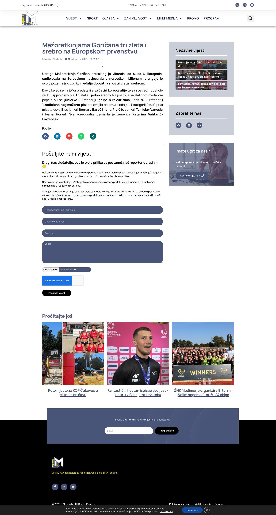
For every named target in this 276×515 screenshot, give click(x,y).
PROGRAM (211, 18)
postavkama (166, 511)
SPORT (92, 18)
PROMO (193, 18)
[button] (250, 18)
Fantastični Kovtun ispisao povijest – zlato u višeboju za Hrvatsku (138, 392)
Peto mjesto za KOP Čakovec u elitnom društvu (73, 392)
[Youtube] (252, 5)
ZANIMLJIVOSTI (136, 18)
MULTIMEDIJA (167, 18)
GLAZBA (108, 18)
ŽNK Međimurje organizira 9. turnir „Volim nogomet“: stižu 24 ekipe (203, 392)
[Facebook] (237, 5)
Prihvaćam (192, 510)
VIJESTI (71, 18)
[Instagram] (245, 5)
